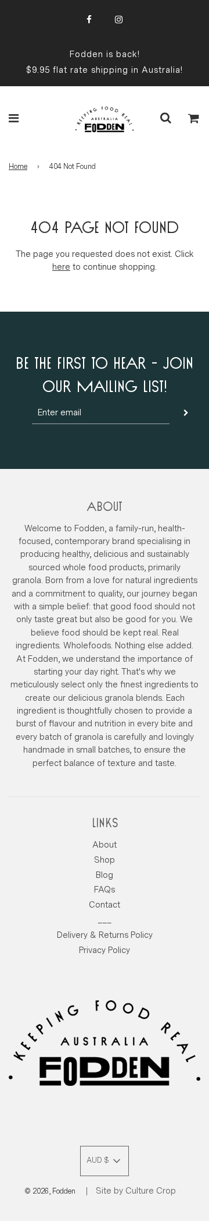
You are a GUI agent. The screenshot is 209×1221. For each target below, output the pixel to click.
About (104, 845)
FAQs (104, 890)
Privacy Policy (104, 950)
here (61, 267)
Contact (104, 905)
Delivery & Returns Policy (105, 935)
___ (104, 920)
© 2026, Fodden (49, 1191)
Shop (104, 860)
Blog (104, 875)
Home (18, 167)
